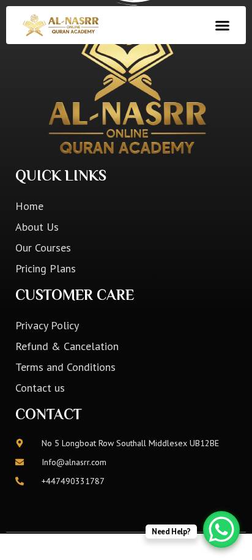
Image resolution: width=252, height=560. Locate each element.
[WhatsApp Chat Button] (221, 529)
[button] (222, 25)
